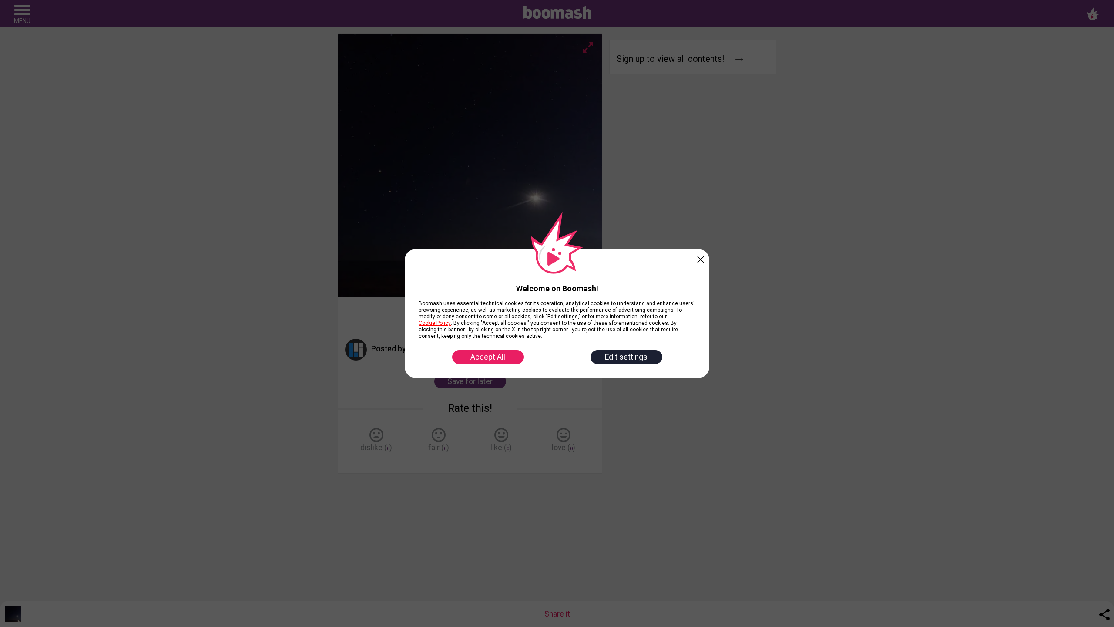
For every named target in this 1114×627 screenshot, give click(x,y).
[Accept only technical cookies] (700, 258)
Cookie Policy (435, 323)
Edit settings (626, 357)
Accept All (487, 357)
